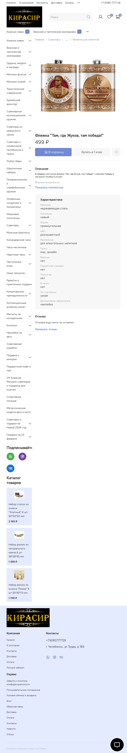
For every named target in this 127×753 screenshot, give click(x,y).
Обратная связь (15, 706)
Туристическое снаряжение (15, 90)
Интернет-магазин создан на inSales (26, 748)
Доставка (56, 2)
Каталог (11, 2)
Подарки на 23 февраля (15, 436)
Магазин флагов (16, 74)
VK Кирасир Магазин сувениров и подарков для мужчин (18, 383)
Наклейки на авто (14, 334)
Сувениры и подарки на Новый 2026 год (16, 423)
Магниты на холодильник (14, 316)
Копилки (12, 325)
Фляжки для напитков (86, 39)
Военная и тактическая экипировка (54, 31)
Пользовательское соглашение (23, 689)
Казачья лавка (15, 31)
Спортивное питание (14, 398)
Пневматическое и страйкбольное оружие (17, 185)
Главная (39, 39)
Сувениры (54, 39)
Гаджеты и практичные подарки (19, 282)
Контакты (42, 2)
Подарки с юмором (13, 357)
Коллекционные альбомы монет (16, 304)
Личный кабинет (15, 667)
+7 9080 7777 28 (110, 2)
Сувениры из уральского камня (14, 130)
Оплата (69, 2)
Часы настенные (16, 247)
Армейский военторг (13, 102)
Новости (11, 728)
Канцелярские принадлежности (17, 293)
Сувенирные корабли (14, 345)
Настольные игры (14, 263)
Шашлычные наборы (14, 170)
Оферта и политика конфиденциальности (18, 682)
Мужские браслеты (18, 232)
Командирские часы (19, 239)
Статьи (10, 734)
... (67, 39)
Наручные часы (16, 254)
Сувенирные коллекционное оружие (16, 115)
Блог (9, 700)
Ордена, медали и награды (16, 65)
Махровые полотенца (13, 216)
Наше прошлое (16, 273)
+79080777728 (56, 640)
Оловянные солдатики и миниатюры (14, 202)
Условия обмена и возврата (21, 695)
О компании (26, 2)
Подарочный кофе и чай (19, 368)
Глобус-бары (14, 161)
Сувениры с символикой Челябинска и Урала (15, 147)
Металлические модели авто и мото (19, 410)
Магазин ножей (16, 81)
